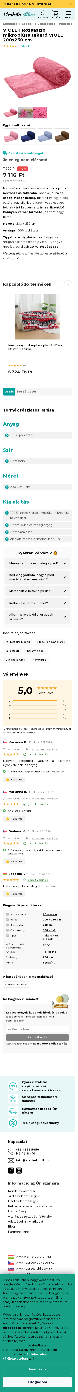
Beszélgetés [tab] (27, 391)
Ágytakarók (40, 659)
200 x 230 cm (52, 919)
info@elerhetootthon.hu (36, 1160)
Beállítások (37, 1369)
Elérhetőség (17, 1211)
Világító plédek (15, 659)
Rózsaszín (50, 914)
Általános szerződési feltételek (30, 1216)
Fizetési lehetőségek (23, 1201)
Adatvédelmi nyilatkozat (25, 1221)
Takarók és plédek (50, 937)
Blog (11, 1226)
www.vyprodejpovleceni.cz (35, 1262)
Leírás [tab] (9, 391)
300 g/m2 (49, 930)
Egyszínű (49, 962)
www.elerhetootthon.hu (33, 1256)
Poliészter (50, 951)
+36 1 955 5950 (27, 1149)
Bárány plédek (36, 650)
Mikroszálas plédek (18, 641)
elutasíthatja (37, 1345)
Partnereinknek (19, 1232)
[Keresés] (43, 13)
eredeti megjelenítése (45, 748)
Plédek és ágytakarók (51, 641)
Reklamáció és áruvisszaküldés (30, 1206)
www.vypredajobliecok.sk (34, 1268)
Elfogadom (37, 1382)
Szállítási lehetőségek (26, 153)
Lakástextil (13, 650)
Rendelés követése (22, 1191)
